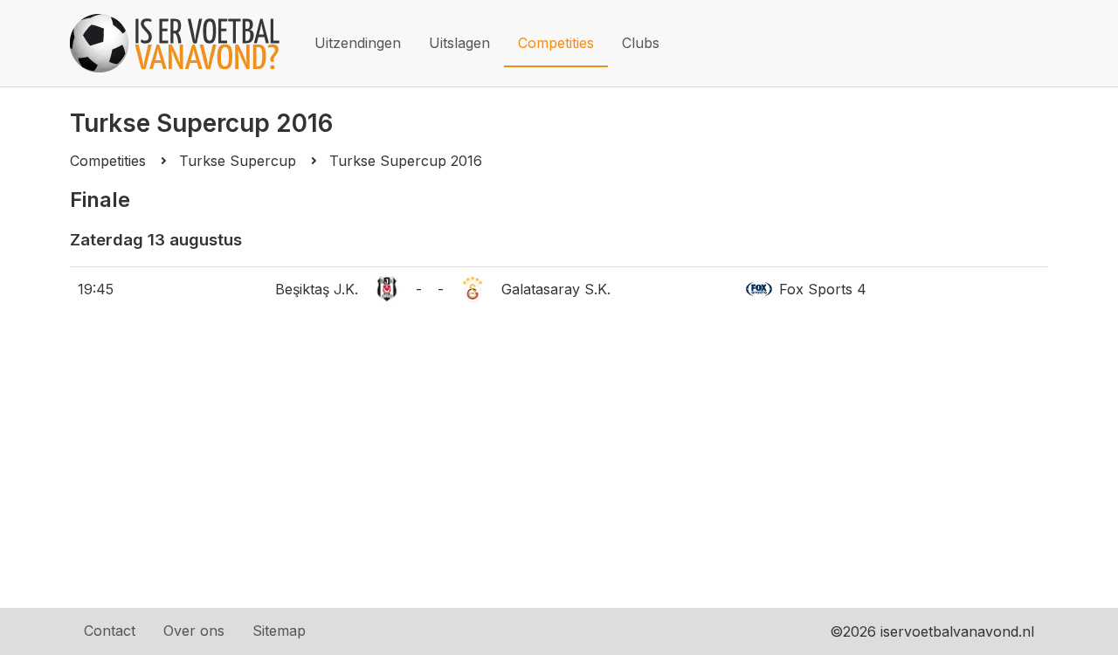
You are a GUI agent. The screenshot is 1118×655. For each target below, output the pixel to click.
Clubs (640, 43)
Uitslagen (459, 43)
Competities (556, 43)
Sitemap (279, 630)
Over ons (193, 630)
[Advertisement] (559, 477)
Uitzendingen (357, 43)
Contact (109, 630)
